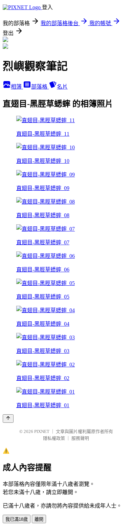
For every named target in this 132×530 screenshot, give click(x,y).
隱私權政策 (54, 438)
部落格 (40, 87)
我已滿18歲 (16, 519)
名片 (62, 87)
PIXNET (41, 431)
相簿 (17, 87)
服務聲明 (80, 438)
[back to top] (8, 418)
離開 (39, 519)
